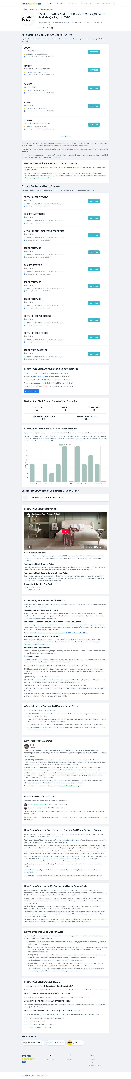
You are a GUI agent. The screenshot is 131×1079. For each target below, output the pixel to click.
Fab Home (39, 176)
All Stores (69, 1059)
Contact (91, 1062)
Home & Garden (34, 9)
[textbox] (102, 3)
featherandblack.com (71, 840)
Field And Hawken (79, 176)
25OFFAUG (86, 22)
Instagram (42, 644)
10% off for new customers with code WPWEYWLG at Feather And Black (60, 633)
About (83, 3)
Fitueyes (27, 178)
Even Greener (59, 176)
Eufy (32, 178)
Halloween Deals (49, 1059)
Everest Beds (46, 178)
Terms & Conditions (95, 1065)
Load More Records (31, 391)
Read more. (57, 25)
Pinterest (35, 644)
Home (49, 3)
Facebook (27, 644)
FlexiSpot (89, 176)
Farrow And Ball (86, 173)
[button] (61, 3)
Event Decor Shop (100, 176)
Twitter (48, 644)
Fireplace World (29, 176)
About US (92, 1059)
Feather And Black (64, 22)
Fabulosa (38, 178)
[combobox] (102, 3)
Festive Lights (96, 173)
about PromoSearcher (69, 786)
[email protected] (34, 587)
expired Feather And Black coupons (61, 149)
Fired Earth (68, 176)
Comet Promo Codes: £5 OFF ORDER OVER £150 (46, 498)
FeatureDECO (48, 176)
